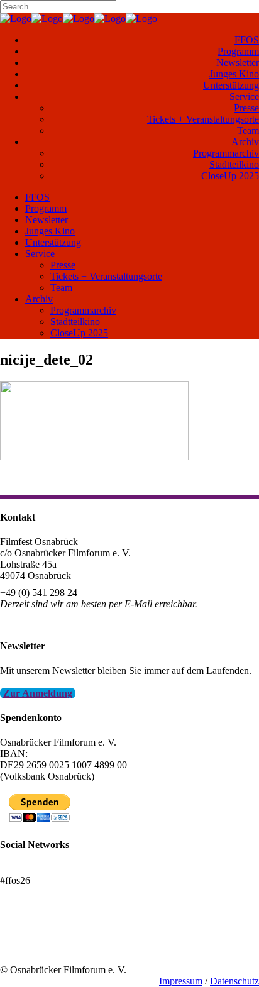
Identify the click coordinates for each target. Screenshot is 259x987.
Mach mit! (20, 935)
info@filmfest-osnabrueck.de (57, 620)
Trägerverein (25, 947)
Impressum (180, 981)
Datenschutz (234, 981)
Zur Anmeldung (37, 693)
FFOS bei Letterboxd (42, 869)
